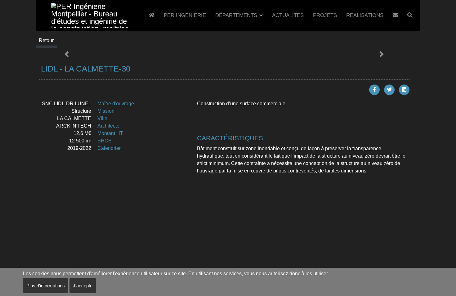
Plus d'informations (45, 285)
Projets (325, 15)
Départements (236, 15)
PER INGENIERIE (185, 15)
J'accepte (82, 285)
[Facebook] (374, 90)
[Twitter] (389, 90)
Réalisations (364, 15)
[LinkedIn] (404, 90)
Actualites (288, 15)
